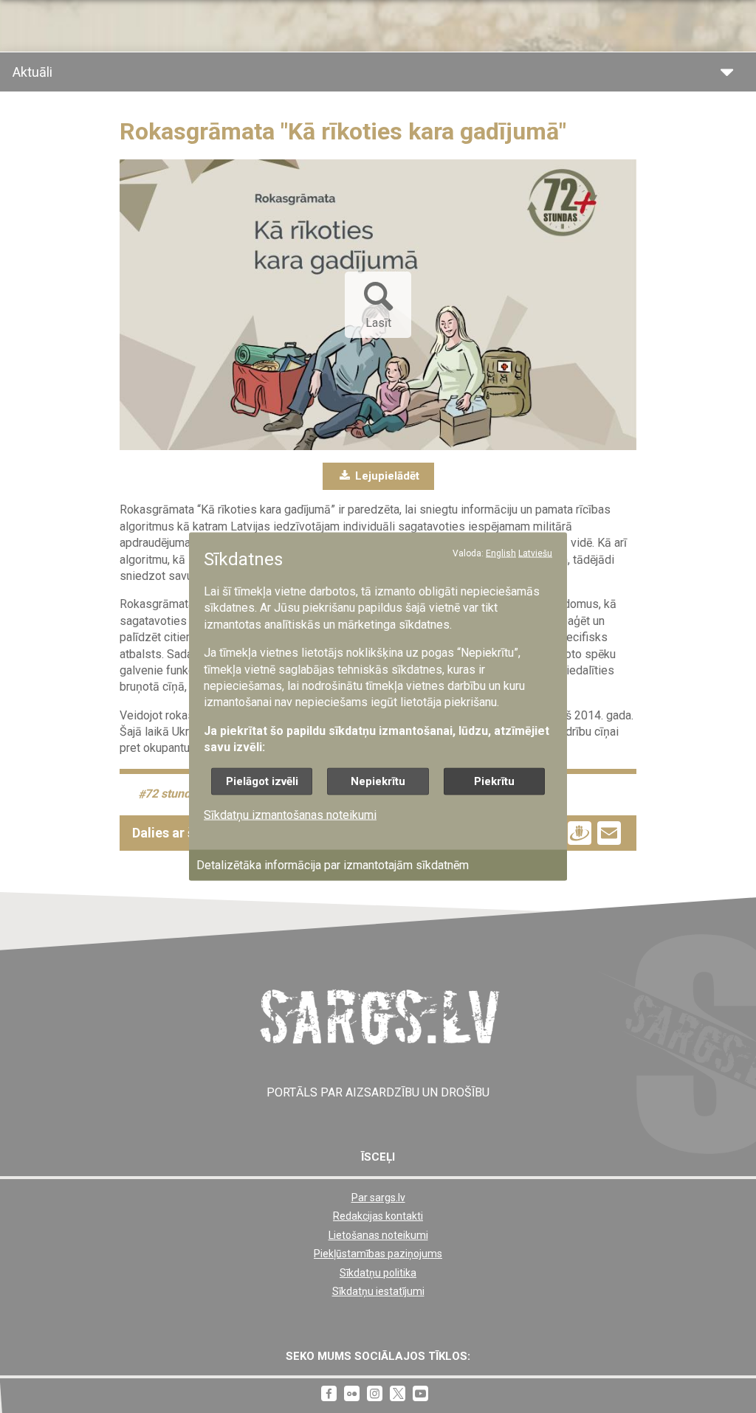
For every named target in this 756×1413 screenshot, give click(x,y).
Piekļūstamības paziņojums (378, 1254)
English (501, 552)
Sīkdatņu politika (378, 1273)
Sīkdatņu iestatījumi (378, 1291)
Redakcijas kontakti (378, 1216)
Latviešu (535, 552)
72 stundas (174, 794)
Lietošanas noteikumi (378, 1235)
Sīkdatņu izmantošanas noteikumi (290, 814)
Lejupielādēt (385, 476)
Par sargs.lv (378, 1197)
